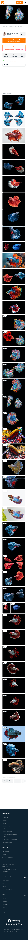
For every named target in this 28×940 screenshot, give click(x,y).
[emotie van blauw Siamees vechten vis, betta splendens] (13, 605)
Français (4, 931)
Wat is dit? (13, 61)
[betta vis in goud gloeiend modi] (13, 461)
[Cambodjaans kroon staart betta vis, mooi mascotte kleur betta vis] (13, 642)
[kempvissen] (13, 508)
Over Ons (4, 907)
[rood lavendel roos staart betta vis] (13, 658)
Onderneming (6, 847)
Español (4, 922)
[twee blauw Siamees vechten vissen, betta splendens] (13, 101)
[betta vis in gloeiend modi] (13, 333)
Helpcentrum (5, 902)
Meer (3, 934)
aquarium (17, 802)
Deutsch (4, 928)
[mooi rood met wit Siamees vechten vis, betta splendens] (13, 183)
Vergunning (5, 872)
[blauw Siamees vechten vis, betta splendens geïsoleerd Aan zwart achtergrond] (13, 232)
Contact (4, 905)
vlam (10, 802)
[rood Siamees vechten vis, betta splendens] (13, 200)
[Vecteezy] (2, 2)
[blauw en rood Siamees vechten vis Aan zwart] (13, 287)
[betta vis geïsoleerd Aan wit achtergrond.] (13, 118)
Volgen (22, 34)
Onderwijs (5, 850)
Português (5, 925)
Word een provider (7, 910)
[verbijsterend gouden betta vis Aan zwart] (13, 787)
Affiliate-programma (7, 878)
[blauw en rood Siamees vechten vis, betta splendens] (13, 166)
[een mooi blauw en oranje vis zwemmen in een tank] (13, 271)
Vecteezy (4, 841)
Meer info (6, 64)
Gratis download (14, 40)
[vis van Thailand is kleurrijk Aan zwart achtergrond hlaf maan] (13, 318)
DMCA (4, 875)
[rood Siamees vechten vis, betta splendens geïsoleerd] (13, 572)
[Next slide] (21, 802)
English (4, 920)
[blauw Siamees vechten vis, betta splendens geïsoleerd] (13, 216)
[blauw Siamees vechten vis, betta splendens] (9, 629)
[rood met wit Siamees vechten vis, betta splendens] (13, 151)
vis (4, 802)
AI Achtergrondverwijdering (9, 860)
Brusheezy (5, 838)
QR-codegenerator (7, 863)
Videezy (4, 844)
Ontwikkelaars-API (7, 853)
